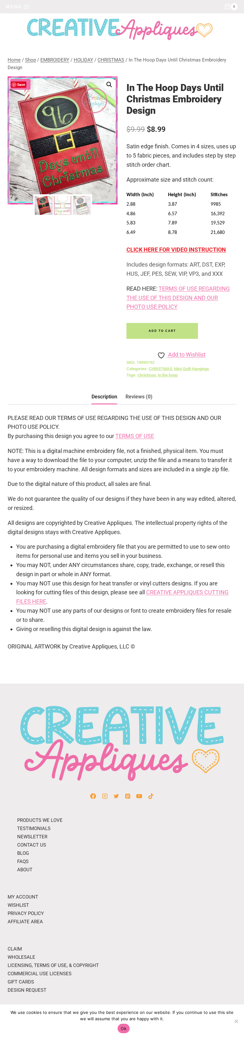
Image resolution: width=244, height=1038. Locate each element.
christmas (147, 375)
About (24, 870)
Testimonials (34, 828)
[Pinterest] (127, 796)
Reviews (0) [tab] (138, 397)
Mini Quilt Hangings (191, 368)
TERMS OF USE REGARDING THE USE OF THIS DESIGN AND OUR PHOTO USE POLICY (178, 297)
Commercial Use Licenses (39, 974)
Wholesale (21, 957)
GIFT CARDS (21, 982)
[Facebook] (93, 796)
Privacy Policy (26, 913)
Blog (23, 853)
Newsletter (32, 837)
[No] (236, 1021)
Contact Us (31, 845)
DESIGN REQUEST (27, 990)
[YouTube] (139, 796)
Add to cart (162, 330)
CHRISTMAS (160, 368)
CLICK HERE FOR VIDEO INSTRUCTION (176, 249)
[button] (109, 84)
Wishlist (18, 905)
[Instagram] (105, 796)
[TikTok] (151, 796)
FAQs (23, 861)
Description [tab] (104, 397)
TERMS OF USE (134, 436)
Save (21, 84)
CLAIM (15, 949)
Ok (123, 1028)
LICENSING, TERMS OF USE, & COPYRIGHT (53, 965)
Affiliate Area (25, 922)
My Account (23, 897)
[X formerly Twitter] (116, 796)
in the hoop (168, 375)
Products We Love (40, 820)
